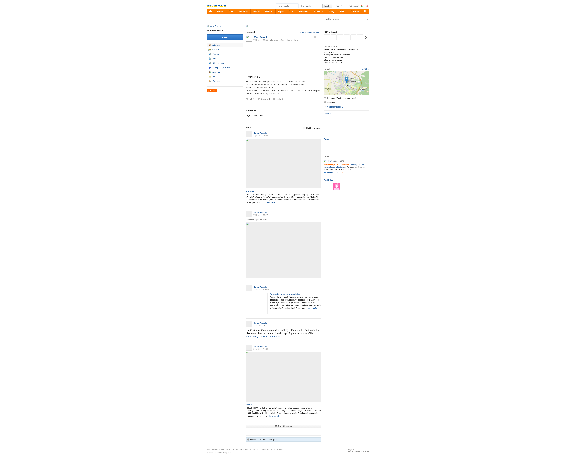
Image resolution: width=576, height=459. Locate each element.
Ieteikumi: (339, 173)
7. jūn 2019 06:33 (261, 135)
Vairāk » (365, 69)
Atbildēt (330, 173)
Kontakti (216, 81)
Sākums (216, 45)
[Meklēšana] (365, 11)
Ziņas (231, 11)
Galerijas (243, 11)
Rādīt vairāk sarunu (283, 426)
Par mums (274, 449)
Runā (214, 76)
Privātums (264, 449)
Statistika (318, 11)
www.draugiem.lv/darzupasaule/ (263, 336)
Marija (331, 161)
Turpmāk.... (254, 77)
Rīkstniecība (218, 63)
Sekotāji (216, 72)
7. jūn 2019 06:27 (261, 215)
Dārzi (214, 58)
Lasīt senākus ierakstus (310, 32)
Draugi (331, 11)
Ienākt (327, 5)
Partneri (327, 139)
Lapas (281, 11)
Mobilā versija (224, 449)
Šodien (220, 11)
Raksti (343, 11)
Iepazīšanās (212, 449)
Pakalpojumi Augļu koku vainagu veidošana (344, 165)
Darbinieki (328, 180)
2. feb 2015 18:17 (261, 325)
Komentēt (264, 99)
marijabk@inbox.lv (335, 106)
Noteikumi (254, 449)
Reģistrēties (340, 5)
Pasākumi (303, 11)
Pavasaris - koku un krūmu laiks (285, 294)
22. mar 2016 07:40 (261, 289)
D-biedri (269, 11)
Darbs (280, 449)
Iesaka (279, 99)
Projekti (215, 54)
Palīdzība (236, 449)
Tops (291, 11)
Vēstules (355, 11)
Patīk (252, 99)
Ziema (249, 404)
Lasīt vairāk (271, 202)
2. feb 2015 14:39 (261, 349)
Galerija (215, 49)
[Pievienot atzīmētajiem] (315, 37)
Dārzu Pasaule (215, 30)
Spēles (256, 11)
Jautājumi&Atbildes (221, 67)
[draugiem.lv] (210, 11)
